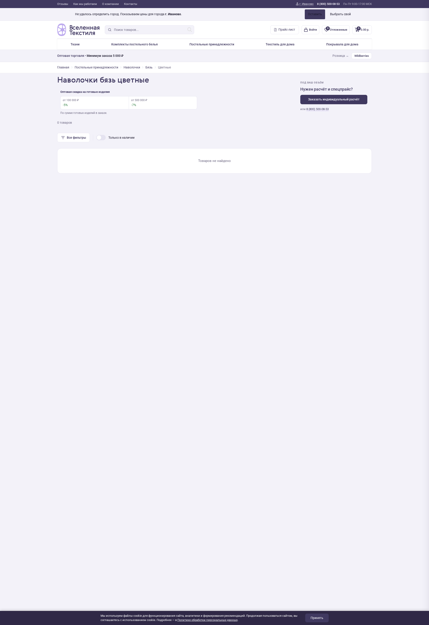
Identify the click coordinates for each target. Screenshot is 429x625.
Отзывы (62, 4)
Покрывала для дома (342, 44)
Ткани (75, 44)
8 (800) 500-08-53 (317, 109)
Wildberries (361, 55)
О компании (110, 4)
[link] (304, 4)
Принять (317, 618)
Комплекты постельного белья (134, 44)
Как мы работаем (85, 4)
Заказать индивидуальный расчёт (334, 99)
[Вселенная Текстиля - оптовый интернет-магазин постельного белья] (78, 29)
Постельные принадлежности (211, 44)
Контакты (130, 4)
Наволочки (132, 67)
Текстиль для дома (280, 44)
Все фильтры (76, 137)
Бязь (149, 67)
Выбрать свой (340, 14)
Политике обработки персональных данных (207, 620)
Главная (63, 67)
